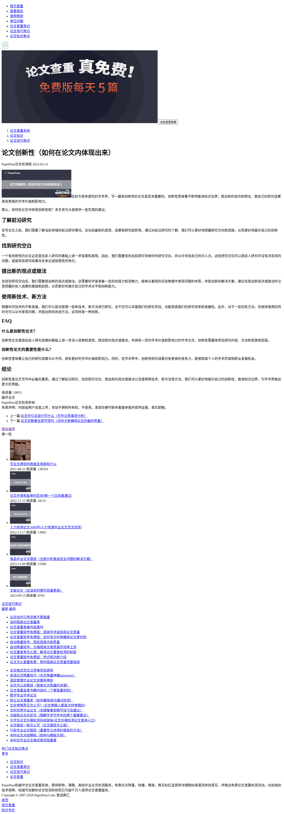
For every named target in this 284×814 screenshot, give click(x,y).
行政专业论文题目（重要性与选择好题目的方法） (46, 730)
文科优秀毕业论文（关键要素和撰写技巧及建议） (46, 710)
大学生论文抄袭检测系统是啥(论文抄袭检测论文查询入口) (52, 720)
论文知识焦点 (20, 36)
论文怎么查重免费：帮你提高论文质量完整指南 (45, 662)
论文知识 (16, 135)
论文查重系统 (20, 130)
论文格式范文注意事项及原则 (31, 670)
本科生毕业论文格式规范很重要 (33, 740)
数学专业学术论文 (23, 695)
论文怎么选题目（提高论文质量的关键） (40, 685)
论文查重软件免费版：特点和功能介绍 (38, 657)
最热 (12, 609)
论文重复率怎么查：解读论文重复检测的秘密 (43, 652)
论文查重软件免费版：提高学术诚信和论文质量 (45, 632)
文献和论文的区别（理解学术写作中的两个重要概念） (50, 715)
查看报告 (16, 11)
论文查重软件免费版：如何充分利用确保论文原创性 (48, 637)
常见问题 (16, 21)
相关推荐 (8, 429)
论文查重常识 (20, 26)
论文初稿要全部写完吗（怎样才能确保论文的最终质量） (62, 421)
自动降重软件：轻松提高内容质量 (35, 642)
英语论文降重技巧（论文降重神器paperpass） (43, 675)
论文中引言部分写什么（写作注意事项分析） (54, 416)
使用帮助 (16, 16)
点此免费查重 (168, 122)
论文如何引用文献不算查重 (30, 617)
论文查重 (16, 777)
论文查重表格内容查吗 (26, 627)
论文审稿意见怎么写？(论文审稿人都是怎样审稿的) (47, 705)
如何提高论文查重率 (25, 622)
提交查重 (16, 6)
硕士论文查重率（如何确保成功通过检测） (41, 700)
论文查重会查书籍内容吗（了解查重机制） (41, 690)
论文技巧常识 (20, 31)
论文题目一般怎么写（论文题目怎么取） (40, 725)
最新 (5, 609)
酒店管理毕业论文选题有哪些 (31, 680)
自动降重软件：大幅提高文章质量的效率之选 (43, 647)
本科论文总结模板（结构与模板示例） (38, 735)
